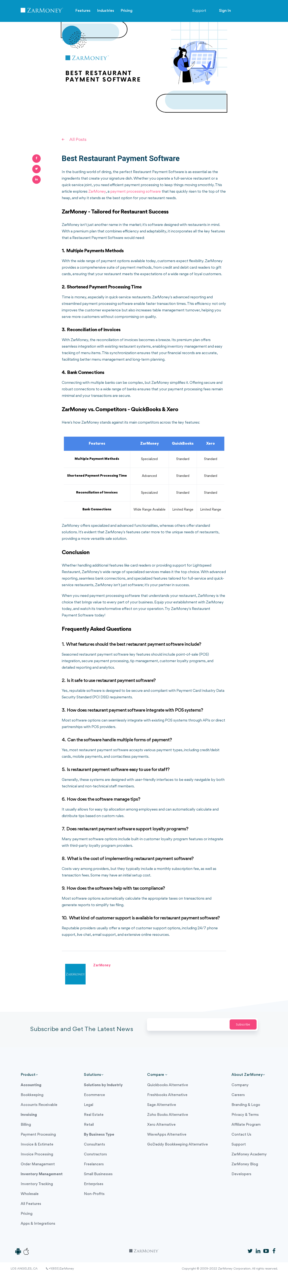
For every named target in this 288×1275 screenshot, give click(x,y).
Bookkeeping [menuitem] (32, 1095)
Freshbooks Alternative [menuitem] (167, 1095)
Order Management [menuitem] (38, 1164)
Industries (105, 11)
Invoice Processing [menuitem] (37, 1154)
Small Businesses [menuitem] (98, 1174)
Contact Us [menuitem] (241, 1134)
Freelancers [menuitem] (94, 1164)
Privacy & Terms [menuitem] (245, 1115)
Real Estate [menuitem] (94, 1115)
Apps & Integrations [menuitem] (38, 1224)
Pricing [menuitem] (26, 1214)
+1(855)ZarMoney (61, 1268)
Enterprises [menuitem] (93, 1184)
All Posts (77, 140)
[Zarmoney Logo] (42, 11)
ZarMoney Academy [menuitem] (249, 1154)
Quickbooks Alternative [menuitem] (167, 1085)
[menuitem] (31, 1085)
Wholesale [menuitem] (30, 1194)
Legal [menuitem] (88, 1105)
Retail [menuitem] (89, 1125)
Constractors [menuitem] (95, 1154)
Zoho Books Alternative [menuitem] (167, 1115)
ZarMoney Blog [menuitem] (244, 1164)
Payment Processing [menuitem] (38, 1134)
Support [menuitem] (238, 1144)
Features (82, 11)
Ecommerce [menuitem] (94, 1095)
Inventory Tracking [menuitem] (37, 1184)
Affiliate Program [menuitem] (246, 1125)
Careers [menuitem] (238, 1095)
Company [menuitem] (240, 1085)
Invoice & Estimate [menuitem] (37, 1144)
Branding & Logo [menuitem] (245, 1105)
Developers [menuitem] (241, 1174)
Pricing (126, 11)
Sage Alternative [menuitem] (161, 1105)
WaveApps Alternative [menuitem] (166, 1134)
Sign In (225, 11)
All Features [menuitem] (31, 1204)
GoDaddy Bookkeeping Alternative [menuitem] (177, 1144)
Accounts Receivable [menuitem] (39, 1105)
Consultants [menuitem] (94, 1144)
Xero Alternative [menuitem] (161, 1125)
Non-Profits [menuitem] (94, 1194)
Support (199, 11)
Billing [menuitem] (26, 1125)
